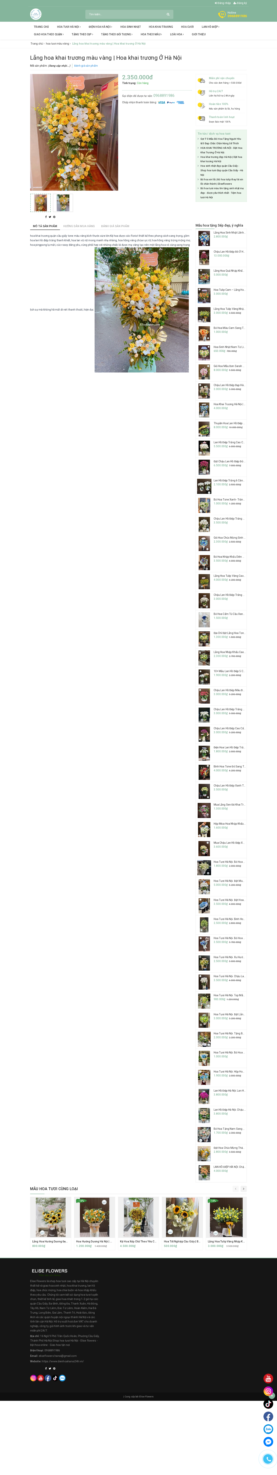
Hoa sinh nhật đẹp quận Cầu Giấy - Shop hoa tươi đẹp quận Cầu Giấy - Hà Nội (221, 170)
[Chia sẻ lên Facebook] (46, 216)
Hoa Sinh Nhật (130, 26)
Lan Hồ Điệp (210, 26)
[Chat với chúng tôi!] (268, 1442)
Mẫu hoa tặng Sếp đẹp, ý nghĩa (219, 225)
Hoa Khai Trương (161, 26)
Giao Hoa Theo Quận (48, 34)
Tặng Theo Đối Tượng (116, 34)
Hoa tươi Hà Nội (68, 26)
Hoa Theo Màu (151, 34)
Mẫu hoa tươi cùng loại (54, 1189)
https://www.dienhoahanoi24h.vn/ (63, 1361)
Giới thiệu (199, 34)
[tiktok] (55, 1378)
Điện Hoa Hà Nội (100, 26)
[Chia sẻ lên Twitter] (50, 216)
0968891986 (237, 16)
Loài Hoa (176, 34)
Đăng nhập (224, 3)
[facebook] (48, 1378)
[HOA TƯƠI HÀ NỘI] (35, 13)
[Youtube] (40, 1378)
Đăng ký (241, 3)
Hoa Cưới (187, 26)
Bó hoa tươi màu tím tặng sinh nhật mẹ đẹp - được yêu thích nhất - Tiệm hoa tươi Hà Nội (222, 193)
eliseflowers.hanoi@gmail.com (58, 1355)
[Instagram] (33, 1378)
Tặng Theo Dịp (82, 34)
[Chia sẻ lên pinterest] (54, 216)
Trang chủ (41, 26)
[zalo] (62, 1378)
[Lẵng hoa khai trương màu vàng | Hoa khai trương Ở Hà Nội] (40, 203)
